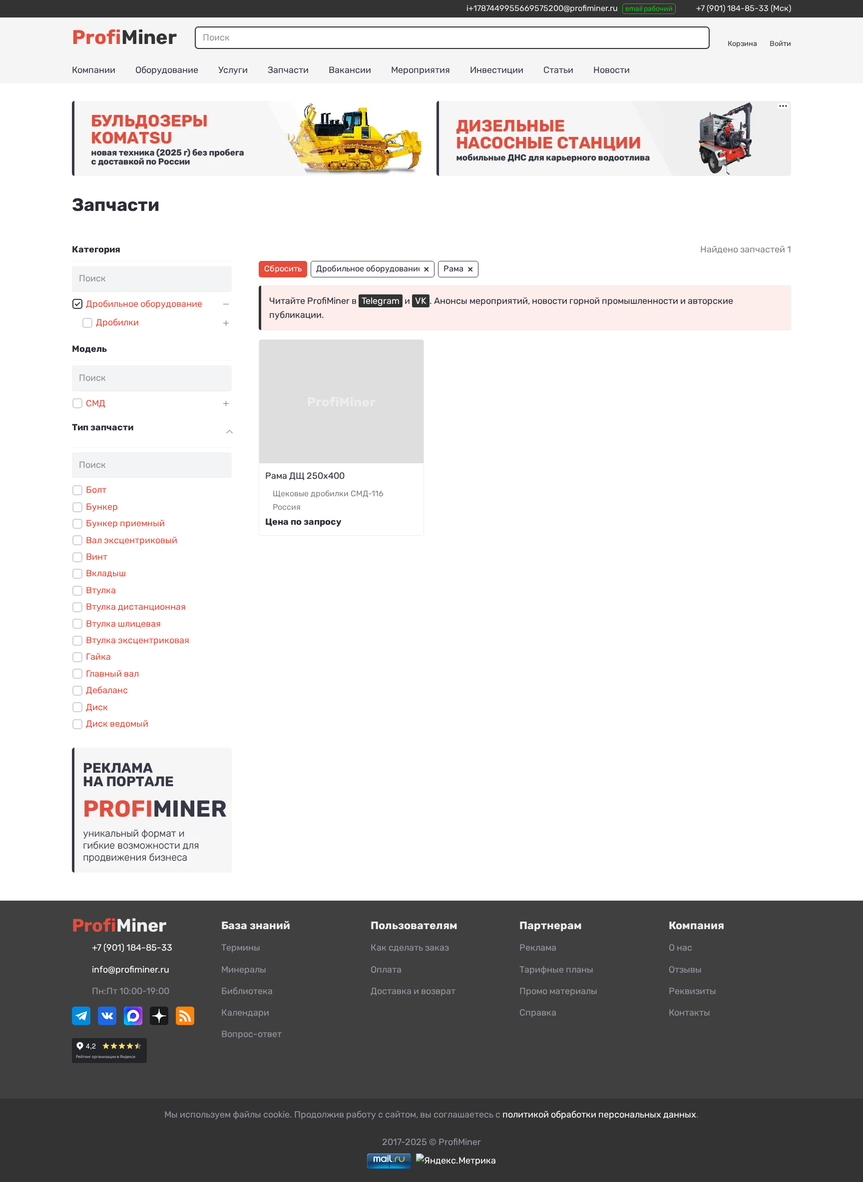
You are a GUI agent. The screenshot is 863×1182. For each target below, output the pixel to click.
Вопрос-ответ (251, 1034)
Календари (245, 1012)
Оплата (386, 969)
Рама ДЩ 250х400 (305, 475)
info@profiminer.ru (130, 969)
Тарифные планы (556, 969)
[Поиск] (698, 37)
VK (421, 300)
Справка (537, 1012)
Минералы (243, 969)
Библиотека (247, 991)
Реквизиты (692, 991)
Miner (124, 37)
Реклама (537, 947)
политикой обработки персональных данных (599, 1114)
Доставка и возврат (413, 991)
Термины (240, 947)
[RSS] (185, 1022)
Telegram (381, 300)
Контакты (689, 1012)
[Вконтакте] (107, 1022)
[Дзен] (159, 1022)
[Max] (133, 1022)
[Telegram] (81, 1022)
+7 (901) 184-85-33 (732, 8)
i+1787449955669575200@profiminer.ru (542, 8)
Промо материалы (558, 991)
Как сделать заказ (410, 947)
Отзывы (685, 969)
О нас (680, 947)
